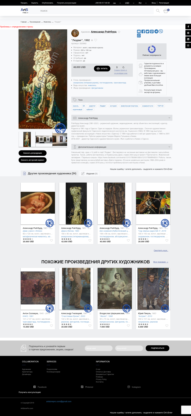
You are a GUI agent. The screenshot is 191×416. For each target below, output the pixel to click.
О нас (98, 369)
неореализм (143, 322)
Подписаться (157, 348)
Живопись (47, 22)
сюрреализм (143, 236)
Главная (24, 22)
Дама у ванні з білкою (32, 231)
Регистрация (164, 3)
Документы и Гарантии (105, 374)
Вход (154, 3)
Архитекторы (27, 371)
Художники (26, 369)
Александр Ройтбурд (103, 31)
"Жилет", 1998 (106, 316)
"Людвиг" (57, 22)
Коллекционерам (53, 371)
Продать (24, 3)
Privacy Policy (101, 379)
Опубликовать (47, 3)
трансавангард (120, 83)
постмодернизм (106, 83)
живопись (92, 85)
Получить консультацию (66, 3)
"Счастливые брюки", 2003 (73, 316)
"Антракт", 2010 (145, 316)
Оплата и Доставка (103, 371)
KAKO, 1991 (28, 316)
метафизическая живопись (35, 236)
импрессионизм (107, 322)
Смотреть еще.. (161, 250)
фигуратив (74, 322)
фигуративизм (97, 88)
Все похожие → (160, 261)
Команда (99, 376)
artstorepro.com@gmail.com (58, 401)
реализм (65, 322)
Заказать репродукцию (32, 153)
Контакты (99, 381)
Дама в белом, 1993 (70, 231)
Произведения (35, 22)
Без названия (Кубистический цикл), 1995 (118, 231)
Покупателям (52, 369)
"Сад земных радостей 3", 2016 (152, 231)
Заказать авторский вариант (32, 160)
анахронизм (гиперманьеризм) (85, 83)
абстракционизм (122, 236)
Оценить (34, 3)
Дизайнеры (26, 374)
